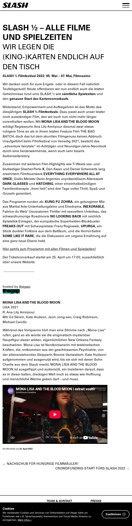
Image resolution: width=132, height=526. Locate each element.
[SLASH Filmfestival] (15, 6)
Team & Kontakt (59, 500)
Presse (96, 500)
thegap (24, 286)
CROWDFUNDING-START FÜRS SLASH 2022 (92, 468)
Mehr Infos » (25, 519)
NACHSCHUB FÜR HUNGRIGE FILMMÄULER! (40, 463)
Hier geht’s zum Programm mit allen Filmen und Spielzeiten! (49, 249)
